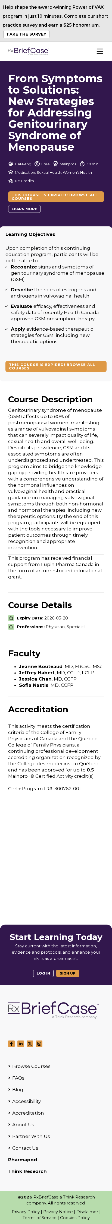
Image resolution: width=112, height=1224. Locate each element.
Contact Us (25, 1148)
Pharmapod (22, 1159)
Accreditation (28, 1113)
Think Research (27, 1171)
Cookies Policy (75, 1217)
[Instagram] (39, 1043)
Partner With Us (31, 1136)
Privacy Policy (26, 1211)
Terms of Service (40, 1217)
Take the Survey (26, 34)
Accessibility (26, 1101)
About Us (23, 1124)
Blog (17, 1089)
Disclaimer (87, 1211)
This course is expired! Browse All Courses (55, 197)
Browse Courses (31, 1066)
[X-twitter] (30, 1043)
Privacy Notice (58, 1211)
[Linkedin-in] (20, 1043)
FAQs (18, 1078)
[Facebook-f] (11, 1043)
